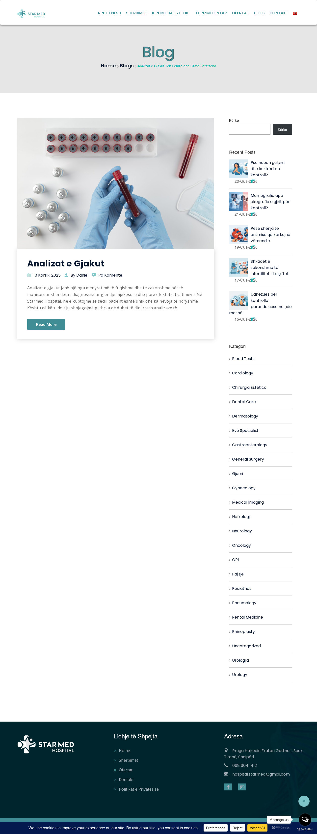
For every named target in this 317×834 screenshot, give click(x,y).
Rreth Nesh (109, 13)
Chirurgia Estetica (249, 387)
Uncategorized (246, 646)
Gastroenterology (249, 445)
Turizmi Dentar (211, 13)
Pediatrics (241, 588)
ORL (235, 560)
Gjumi (237, 473)
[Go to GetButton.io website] (305, 829)
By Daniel (79, 275)
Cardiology (242, 373)
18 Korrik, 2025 (47, 275)
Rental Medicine (247, 617)
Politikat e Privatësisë (139, 789)
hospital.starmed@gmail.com (261, 774)
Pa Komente (110, 275)
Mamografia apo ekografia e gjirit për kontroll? (270, 202)
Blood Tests (243, 359)
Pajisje (238, 574)
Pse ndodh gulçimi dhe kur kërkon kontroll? (268, 169)
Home (124, 750)
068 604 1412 (244, 765)
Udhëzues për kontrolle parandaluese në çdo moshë (260, 303)
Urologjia (240, 660)
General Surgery (248, 459)
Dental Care (244, 402)
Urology (239, 675)
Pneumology (244, 603)
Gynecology (244, 488)
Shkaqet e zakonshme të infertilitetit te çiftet (270, 268)
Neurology (242, 531)
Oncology (241, 545)
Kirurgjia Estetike (171, 13)
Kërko (234, 120)
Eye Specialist (245, 430)
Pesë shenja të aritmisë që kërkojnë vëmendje (270, 235)
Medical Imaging (248, 502)
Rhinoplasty (243, 631)
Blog (259, 13)
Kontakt (279, 13)
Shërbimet (136, 13)
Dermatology (245, 416)
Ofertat (240, 13)
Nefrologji (241, 517)
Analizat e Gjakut (65, 263)
